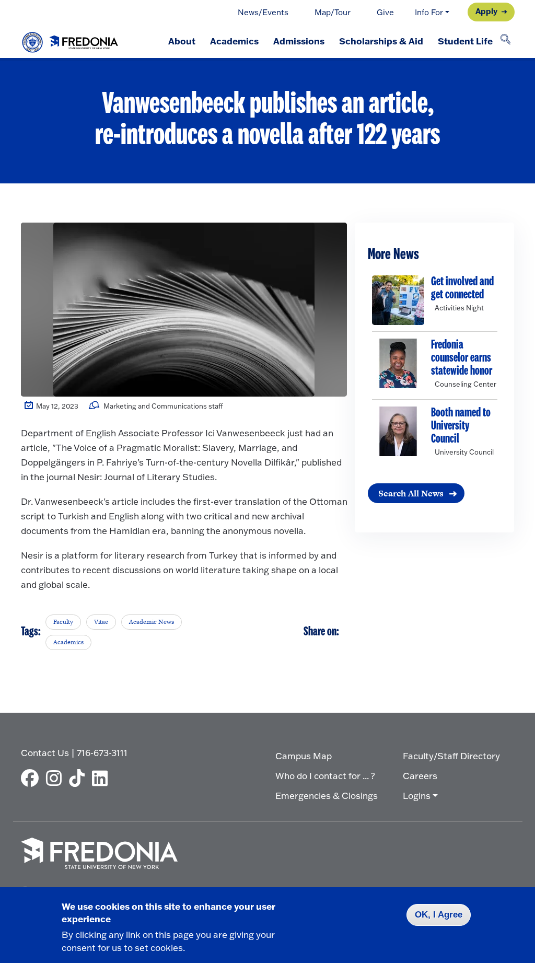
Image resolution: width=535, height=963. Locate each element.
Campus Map (303, 755)
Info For (429, 12)
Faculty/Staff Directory (451, 755)
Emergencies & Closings (326, 795)
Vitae (101, 621)
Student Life (465, 41)
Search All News (411, 493)
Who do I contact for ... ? (325, 775)
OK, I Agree (438, 915)
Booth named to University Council (461, 426)
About (181, 41)
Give (385, 12)
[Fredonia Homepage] (70, 40)
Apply (486, 11)
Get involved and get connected (462, 288)
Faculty (63, 621)
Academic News (151, 621)
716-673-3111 (102, 752)
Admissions (298, 41)
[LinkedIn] (102, 778)
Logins (417, 795)
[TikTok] (79, 778)
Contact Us (45, 752)
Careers (420, 775)
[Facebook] (32, 778)
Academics (234, 41)
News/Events (263, 12)
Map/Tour (333, 12)
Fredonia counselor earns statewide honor (461, 358)
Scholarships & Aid (381, 41)
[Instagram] (56, 778)
